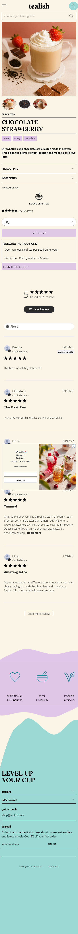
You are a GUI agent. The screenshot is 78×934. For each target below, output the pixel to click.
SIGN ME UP (20, 480)
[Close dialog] (73, 446)
